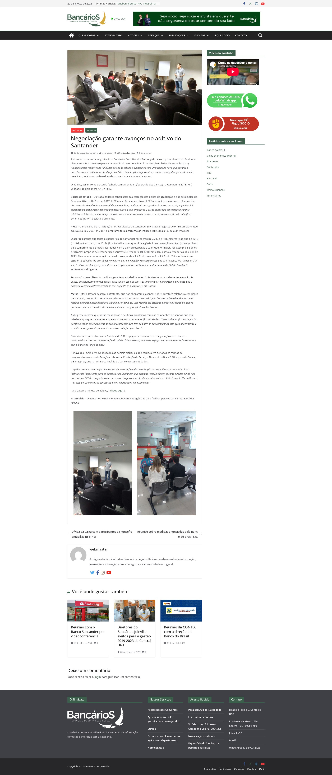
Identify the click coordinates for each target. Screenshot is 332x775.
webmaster (107, 152)
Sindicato (91, 130)
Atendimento (113, 35)
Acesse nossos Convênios (163, 709)
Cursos (152, 728)
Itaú (209, 172)
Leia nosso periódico (200, 717)
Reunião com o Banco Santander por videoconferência (88, 631)
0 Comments (145, 152)
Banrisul (212, 178)
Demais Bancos (216, 190)
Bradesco (212, 161)
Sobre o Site (210, 768)
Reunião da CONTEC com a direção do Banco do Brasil (180, 631)
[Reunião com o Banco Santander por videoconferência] (88, 602)
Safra (210, 184)
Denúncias (239, 768)
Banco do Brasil (216, 150)
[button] (97, 35)
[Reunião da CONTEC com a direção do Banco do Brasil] (181, 602)
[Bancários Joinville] (71, 35)
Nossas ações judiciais (201, 736)
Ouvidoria (251, 768)
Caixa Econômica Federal (221, 155)
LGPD (262, 768)
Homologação (156, 747)
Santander (77, 130)
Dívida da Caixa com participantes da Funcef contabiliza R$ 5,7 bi (102, 534)
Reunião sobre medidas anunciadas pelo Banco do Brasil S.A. (167, 534)
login (97, 677)
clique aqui (116, 390)
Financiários (214, 195)
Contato (241, 35)
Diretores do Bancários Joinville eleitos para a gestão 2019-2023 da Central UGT (134, 636)
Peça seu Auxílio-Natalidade (204, 709)
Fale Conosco (225, 768)
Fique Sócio (222, 35)
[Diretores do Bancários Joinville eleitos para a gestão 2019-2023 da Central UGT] (134, 602)
